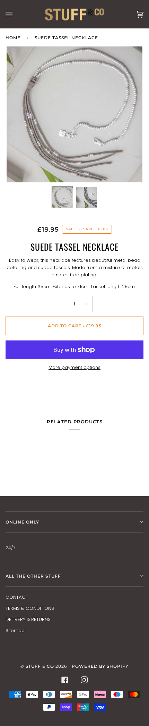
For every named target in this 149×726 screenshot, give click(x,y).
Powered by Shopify (100, 666)
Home (13, 37)
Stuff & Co (40, 666)
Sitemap (15, 630)
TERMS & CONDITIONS (30, 608)
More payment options (74, 367)
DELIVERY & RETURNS (28, 619)
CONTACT (17, 597)
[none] (62, 197)
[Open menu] (16, 14)
